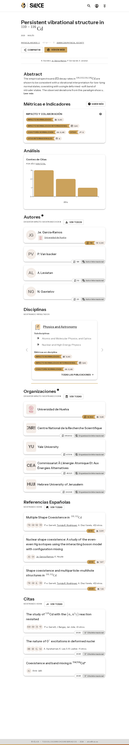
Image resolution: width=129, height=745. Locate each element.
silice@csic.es (92, 742)
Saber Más (96, 104)
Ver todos (73, 222)
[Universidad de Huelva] (40, 238)
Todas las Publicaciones (77, 374)
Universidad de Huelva (53, 409)
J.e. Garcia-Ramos (59, 61)
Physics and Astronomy (60, 327)
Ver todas (73, 397)
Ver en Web (56, 50)
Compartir (32, 50)
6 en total (41, 164)
